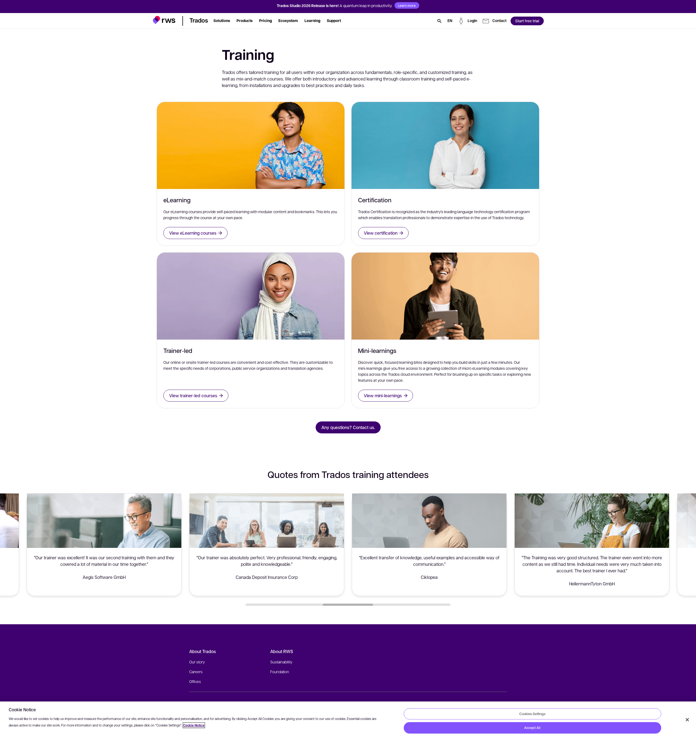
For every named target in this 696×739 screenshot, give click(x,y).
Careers (196, 671)
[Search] (439, 20)
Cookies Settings (532, 713)
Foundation (279, 671)
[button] (164, 20)
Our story (197, 661)
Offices (195, 681)
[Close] (687, 720)
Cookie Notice (193, 725)
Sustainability (281, 661)
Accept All (532, 727)
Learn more (407, 5)
